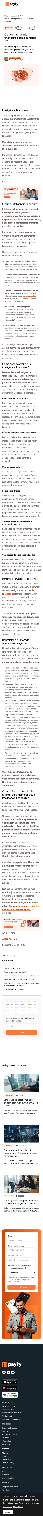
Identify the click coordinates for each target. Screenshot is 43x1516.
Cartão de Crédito (8, 1406)
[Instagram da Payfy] (8, 1372)
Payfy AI (5, 1431)
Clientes (5, 1453)
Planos (4, 1456)
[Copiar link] (14, 955)
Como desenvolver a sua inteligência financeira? (21, 976)
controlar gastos (29, 296)
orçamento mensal (21, 475)
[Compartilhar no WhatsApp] (11, 955)
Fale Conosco (7, 1490)
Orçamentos (6, 1444)
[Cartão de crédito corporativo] (21, 924)
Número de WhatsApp (15, 1246)
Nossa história (7, 1459)
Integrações (6, 1441)
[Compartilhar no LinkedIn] (4, 955)
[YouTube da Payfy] (13, 1372)
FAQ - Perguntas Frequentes (14, 989)
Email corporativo (14, 1256)
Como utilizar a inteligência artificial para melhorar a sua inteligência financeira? (22, 984)
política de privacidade (13, 1506)
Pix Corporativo (8, 1416)
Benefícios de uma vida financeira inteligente (20, 979)
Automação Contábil (9, 1434)
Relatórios (5, 1438)
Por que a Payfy (8, 1463)
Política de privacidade (26, 1278)
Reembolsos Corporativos (11, 1419)
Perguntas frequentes (10, 1487)
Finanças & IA (15, 16)
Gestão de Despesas (10, 1428)
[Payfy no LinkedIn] (4, 1372)
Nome (9, 1236)
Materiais (5, 1475)
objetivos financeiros (13, 277)
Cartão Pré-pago (8, 1409)
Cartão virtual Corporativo (11, 1413)
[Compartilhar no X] (7, 955)
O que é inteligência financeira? (15, 972)
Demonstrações (8, 1478)
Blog (6, 16)
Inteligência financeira (12, 968)
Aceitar (7, 1512)
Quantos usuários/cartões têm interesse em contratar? (19, 1267)
